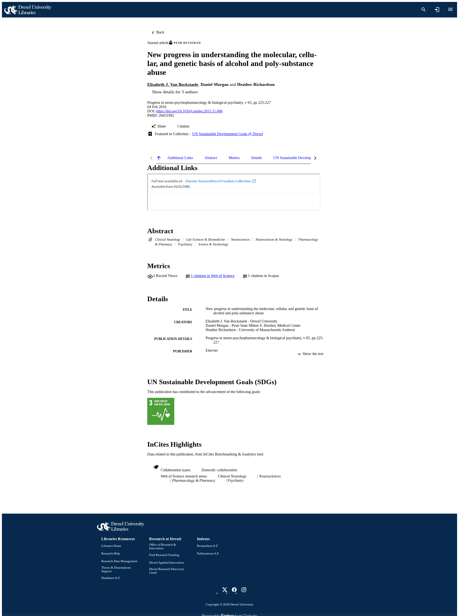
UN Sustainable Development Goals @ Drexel (227, 134)
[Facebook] (234, 589)
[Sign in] (437, 9)
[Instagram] (244, 589)
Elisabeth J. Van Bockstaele (172, 84)
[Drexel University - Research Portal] (28, 9)
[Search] (423, 9)
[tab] (180, 158)
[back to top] (159, 158)
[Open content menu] (450, 9)
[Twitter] (225, 589)
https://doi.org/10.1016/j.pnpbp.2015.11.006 (189, 111)
